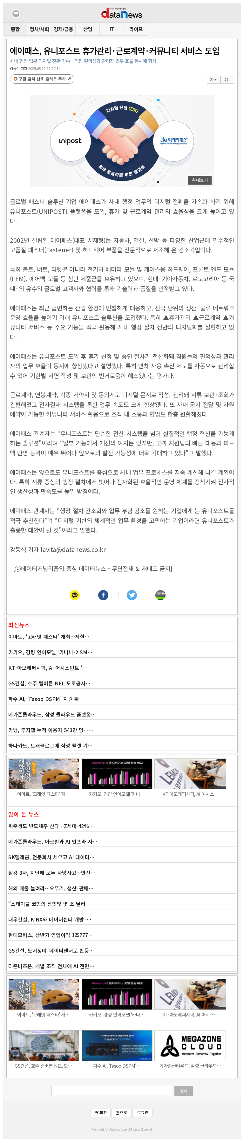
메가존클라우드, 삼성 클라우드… (190, 1065)
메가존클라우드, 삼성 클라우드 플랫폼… (52, 714)
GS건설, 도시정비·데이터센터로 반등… (51, 950)
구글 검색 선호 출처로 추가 (42, 79)
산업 (87, 29)
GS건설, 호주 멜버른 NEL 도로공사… (49, 683)
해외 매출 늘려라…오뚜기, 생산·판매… (50, 888)
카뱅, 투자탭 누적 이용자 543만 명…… (50, 730)
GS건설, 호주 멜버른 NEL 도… (43, 1065)
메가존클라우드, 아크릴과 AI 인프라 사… (52, 841)
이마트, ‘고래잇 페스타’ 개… (43, 794)
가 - (227, 80)
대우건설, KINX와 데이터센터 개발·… (49, 919)
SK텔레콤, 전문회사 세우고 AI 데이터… (51, 857)
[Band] (160, 595)
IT (112, 29)
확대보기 (200, 180)
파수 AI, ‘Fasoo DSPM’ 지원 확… (46, 699)
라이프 (136, 29)
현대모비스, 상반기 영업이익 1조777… (50, 935)
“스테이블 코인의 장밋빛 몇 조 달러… (49, 903)
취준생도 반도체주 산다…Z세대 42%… (51, 826)
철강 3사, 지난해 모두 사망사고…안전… (51, 872)
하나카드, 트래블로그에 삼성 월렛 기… (50, 745)
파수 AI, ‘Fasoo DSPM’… (116, 1065)
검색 (183, 1091)
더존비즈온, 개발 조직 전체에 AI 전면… (51, 966)
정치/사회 (39, 29)
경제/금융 (63, 29)
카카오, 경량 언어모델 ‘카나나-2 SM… (50, 652)
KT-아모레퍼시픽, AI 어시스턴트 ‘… (47, 667)
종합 (15, 29)
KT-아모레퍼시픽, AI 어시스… (190, 794)
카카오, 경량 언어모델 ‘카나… (117, 794)
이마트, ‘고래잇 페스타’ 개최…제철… (48, 636)
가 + (213, 80)
